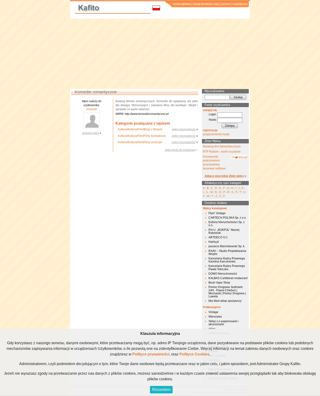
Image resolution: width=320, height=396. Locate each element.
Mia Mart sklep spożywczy (225, 301)
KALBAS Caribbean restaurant (227, 278)
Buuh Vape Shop (219, 282)
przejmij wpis (90, 133)
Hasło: (213, 119)
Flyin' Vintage (217, 213)
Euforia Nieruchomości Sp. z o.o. (226, 223)
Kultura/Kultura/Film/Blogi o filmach (140, 129)
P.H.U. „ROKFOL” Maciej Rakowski (223, 231)
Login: (213, 114)
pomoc (226, 4)
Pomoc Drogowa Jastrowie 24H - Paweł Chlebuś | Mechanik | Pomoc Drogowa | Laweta (227, 291)
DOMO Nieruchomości (222, 273)
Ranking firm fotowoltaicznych (222, 146)
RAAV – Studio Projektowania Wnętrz (227, 252)
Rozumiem (161, 390)
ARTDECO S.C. (218, 237)
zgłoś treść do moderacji (180, 150)
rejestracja (210, 130)
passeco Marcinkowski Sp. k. (226, 246)
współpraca (240, 4)
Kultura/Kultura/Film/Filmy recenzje (140, 142)
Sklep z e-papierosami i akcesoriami (223, 323)
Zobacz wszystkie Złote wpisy (224, 176)
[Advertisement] (160, 54)
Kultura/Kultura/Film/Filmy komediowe (142, 136)
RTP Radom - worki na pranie (222, 151)
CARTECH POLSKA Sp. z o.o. (227, 217)
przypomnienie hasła (216, 134)
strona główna (182, 4)
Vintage (213, 312)
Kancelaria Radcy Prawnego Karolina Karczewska (226, 260)
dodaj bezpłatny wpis (206, 4)
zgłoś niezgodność (184, 129)
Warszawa (215, 316)
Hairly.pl (213, 241)
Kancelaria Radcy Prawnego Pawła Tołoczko (226, 267)
